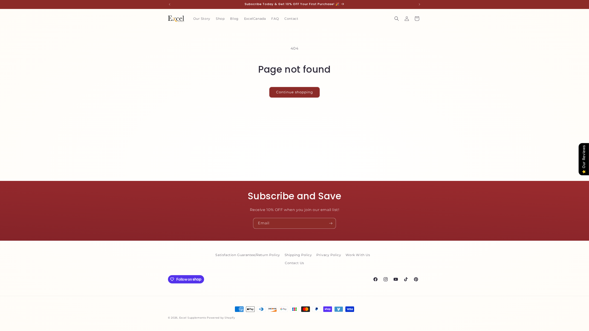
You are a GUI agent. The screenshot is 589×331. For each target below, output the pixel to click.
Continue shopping (294, 92)
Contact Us (294, 263)
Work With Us (358, 255)
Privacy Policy (328, 255)
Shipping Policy (298, 255)
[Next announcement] (419, 4)
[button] (397, 19)
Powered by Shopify (221, 317)
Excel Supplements (192, 317)
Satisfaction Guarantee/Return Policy (247, 255)
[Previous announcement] (170, 4)
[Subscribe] (331, 223)
